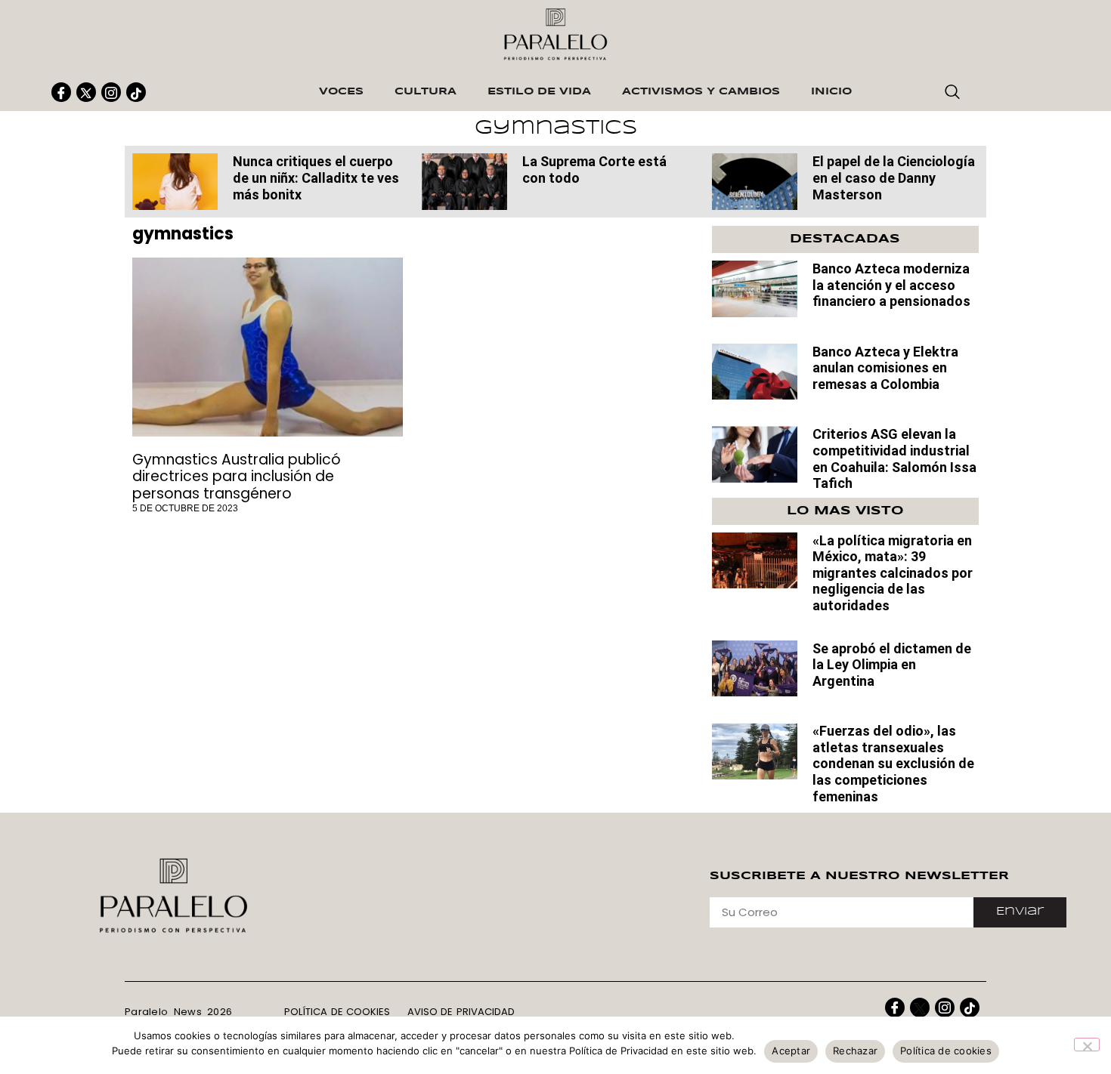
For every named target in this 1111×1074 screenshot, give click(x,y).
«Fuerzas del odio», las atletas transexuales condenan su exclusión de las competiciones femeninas (893, 763)
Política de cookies (946, 1051)
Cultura (425, 92)
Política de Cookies (337, 1012)
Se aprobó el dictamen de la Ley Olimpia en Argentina (891, 664)
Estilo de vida (539, 92)
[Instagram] (111, 92)
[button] (952, 93)
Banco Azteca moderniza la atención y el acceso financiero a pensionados (891, 285)
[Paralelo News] (175, 181)
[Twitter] (86, 92)
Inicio (831, 92)
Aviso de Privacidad (461, 1012)
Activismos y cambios (701, 92)
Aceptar (791, 1051)
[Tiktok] (136, 92)
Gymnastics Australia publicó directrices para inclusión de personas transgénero (236, 477)
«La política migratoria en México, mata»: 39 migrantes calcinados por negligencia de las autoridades (892, 572)
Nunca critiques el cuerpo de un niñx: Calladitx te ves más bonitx (316, 177)
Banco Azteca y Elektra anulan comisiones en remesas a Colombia (885, 368)
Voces (341, 92)
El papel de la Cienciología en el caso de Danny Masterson (893, 177)
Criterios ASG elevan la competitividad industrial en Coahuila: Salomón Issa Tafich (894, 458)
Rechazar (855, 1051)
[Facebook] (61, 92)
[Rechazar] (1087, 1044)
